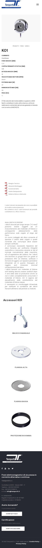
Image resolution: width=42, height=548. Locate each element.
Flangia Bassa (21, 401)
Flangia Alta (21, 367)
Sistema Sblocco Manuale (17, 194)
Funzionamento (13, 189)
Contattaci (12, 514)
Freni (22, 46)
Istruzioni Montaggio (15, 186)
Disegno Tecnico (13, 183)
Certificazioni (13, 529)
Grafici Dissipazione (15, 191)
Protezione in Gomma (21, 435)
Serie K (27, 46)
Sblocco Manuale (21, 333)
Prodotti (16, 46)
